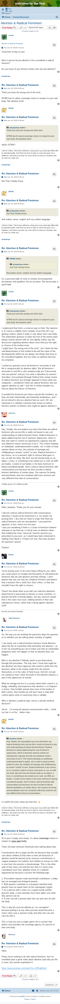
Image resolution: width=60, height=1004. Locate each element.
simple (11, 35)
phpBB (21, 996)
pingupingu (6, 76)
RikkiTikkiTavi (14, 618)
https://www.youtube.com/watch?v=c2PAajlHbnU (24, 968)
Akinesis (11, 934)
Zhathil (11, 555)
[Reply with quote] (54, 45)
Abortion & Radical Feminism (21, 23)
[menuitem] (8, 9)
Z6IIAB (10, 108)
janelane (12, 413)
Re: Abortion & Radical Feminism (20, 85)
